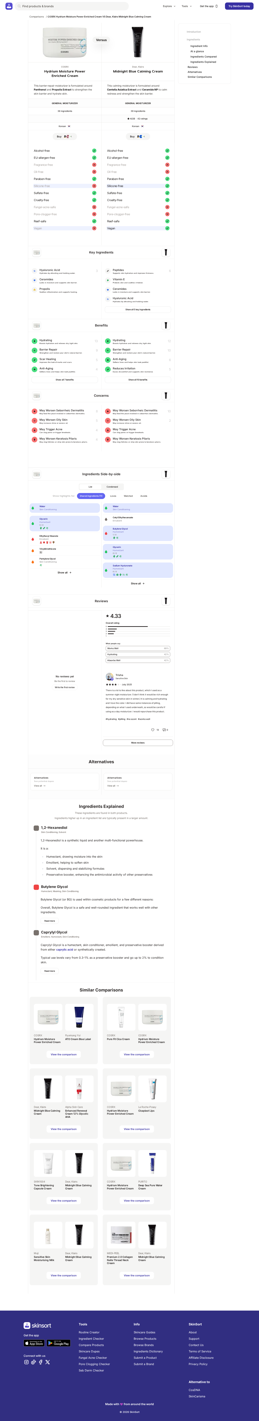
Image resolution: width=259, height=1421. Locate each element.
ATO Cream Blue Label (78, 1039)
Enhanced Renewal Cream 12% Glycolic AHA (76, 1113)
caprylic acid (64, 949)
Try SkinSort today (239, 6)
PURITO (142, 1181)
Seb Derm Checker (91, 1370)
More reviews (137, 742)
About (193, 1332)
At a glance (197, 51)
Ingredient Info (199, 46)
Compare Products (91, 1345)
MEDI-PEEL (113, 1253)
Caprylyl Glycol (54, 932)
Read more (49, 921)
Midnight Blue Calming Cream (138, 71)
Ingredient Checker (91, 1338)
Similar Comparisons (200, 76)
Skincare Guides (144, 1332)
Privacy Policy (198, 1364)
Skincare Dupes (89, 1351)
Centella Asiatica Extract (121, 89)
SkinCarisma (197, 1396)
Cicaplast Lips (146, 1110)
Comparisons (36, 16)
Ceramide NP (150, 89)
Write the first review (65, 687)
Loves (113, 496)
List (90, 486)
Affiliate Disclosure (201, 1357)
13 (158, 729)
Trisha (119, 674)
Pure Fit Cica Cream (118, 1039)
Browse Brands (144, 1345)
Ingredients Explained (203, 62)
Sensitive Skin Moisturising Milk (44, 1258)
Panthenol (40, 89)
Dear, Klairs (138, 66)
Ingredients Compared (203, 56)
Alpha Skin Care (74, 1106)
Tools (185, 6)
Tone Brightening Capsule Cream (44, 1187)
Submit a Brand (144, 1364)
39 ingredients (138, 111)
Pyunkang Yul (72, 1035)
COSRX (65, 66)
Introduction (194, 31)
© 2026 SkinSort (130, 1411)
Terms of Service (200, 1351)
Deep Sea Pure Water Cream (150, 1187)
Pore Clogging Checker (94, 1364)
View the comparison (64, 1054)
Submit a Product (145, 1357)
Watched (128, 496)
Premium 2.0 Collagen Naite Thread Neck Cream (120, 1260)
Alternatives (195, 71)
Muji (36, 1253)
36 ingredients (65, 111)
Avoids (143, 496)
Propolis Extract (61, 89)
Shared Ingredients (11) (91, 496)
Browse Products (145, 1338)
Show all (62, 572)
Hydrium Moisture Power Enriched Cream (47, 1041)
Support (194, 1338)
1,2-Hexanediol (54, 828)
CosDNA (194, 1390)
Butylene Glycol (54, 887)
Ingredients (193, 39)
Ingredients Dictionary (148, 1351)
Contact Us (196, 1345)
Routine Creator (89, 1332)
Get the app (207, 6)
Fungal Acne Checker (93, 1357)
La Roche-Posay (147, 1106)
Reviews (193, 66)
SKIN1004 (39, 1181)
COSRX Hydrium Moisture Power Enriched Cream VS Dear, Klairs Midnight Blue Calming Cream (99, 16)
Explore (167, 6)
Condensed (112, 486)
